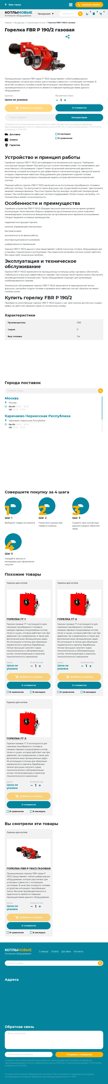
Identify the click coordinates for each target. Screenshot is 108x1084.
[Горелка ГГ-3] (29, 722)
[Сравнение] (88, 13)
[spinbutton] (61, 100)
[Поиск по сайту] (80, 13)
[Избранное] (94, 13)
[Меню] (70, 4)
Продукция (19, 23)
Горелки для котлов (36, 23)
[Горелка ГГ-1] (29, 603)
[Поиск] (100, 390)
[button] (65, 100)
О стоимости (79, 108)
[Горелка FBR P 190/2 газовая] (29, 853)
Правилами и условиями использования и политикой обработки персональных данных (49, 1075)
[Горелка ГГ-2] (79, 603)
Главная (8, 23)
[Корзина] (101, 13)
